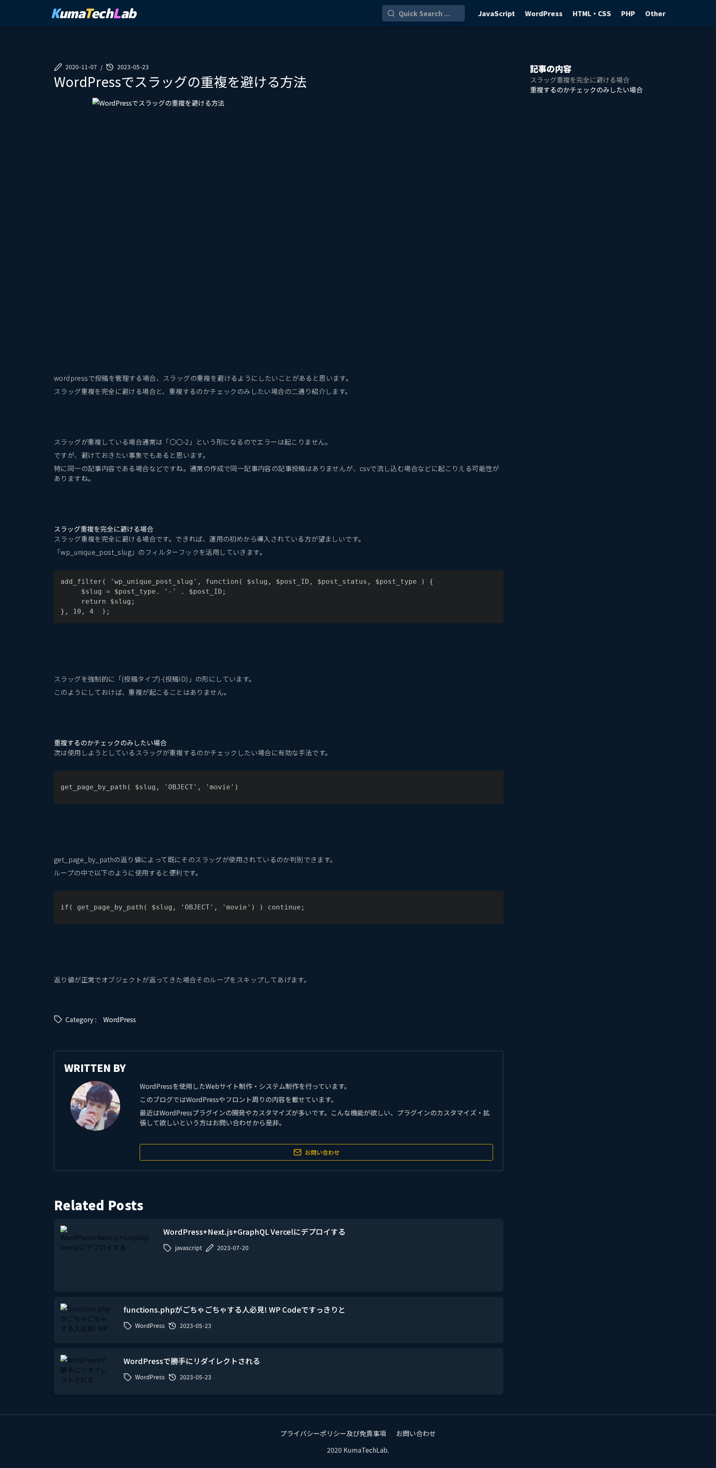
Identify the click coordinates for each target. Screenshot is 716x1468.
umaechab (93, 13)
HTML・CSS (592, 13)
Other (655, 13)
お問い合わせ (322, 1152)
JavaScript (496, 13)
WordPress (544, 13)
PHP (628, 13)
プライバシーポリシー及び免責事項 (333, 1433)
